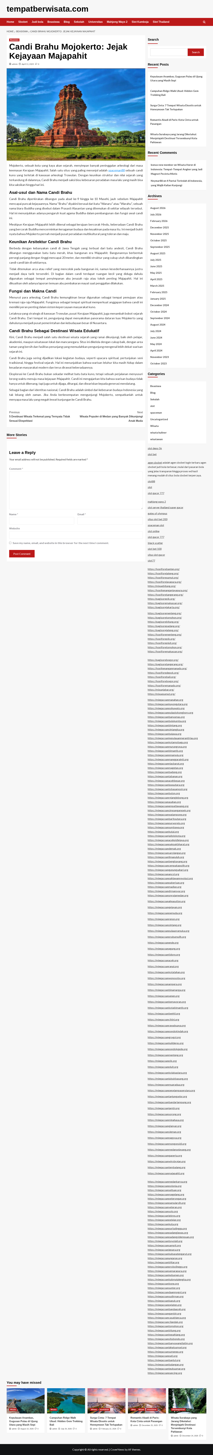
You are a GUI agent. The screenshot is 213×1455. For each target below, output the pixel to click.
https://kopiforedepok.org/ (163, 672)
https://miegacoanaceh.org (163, 960)
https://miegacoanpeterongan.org (167, 1198)
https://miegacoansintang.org (164, 924)
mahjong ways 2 (157, 501)
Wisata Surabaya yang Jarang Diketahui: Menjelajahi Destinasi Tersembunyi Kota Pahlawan (173, 138)
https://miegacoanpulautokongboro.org (170, 712)
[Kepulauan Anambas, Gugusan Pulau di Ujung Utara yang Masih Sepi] (26, 1400)
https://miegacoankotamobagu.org (168, 742)
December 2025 (159, 227)
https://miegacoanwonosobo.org (166, 978)
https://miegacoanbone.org (163, 1283)
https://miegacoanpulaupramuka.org (168, 930)
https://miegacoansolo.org (163, 1211)
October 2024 (158, 311)
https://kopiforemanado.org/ (164, 685)
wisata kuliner (158, 432)
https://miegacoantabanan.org (165, 776)
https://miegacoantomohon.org (165, 1326)
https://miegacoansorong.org (164, 1114)
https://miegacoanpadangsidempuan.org (171, 1236)
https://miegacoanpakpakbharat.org (168, 844)
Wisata (154, 425)
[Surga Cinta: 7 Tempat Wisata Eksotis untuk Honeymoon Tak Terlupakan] (106, 1400)
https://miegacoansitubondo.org (166, 1338)
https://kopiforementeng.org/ (165, 634)
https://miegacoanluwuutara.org (166, 784)
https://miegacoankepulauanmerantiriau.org (173, 738)
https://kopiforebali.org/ (162, 676)
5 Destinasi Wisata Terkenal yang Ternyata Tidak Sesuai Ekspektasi (39, 416)
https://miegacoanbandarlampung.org (169, 1102)
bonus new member (162, 164)
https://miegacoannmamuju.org (165, 755)
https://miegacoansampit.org (164, 1245)
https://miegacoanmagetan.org (165, 767)
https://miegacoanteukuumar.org (166, 1368)
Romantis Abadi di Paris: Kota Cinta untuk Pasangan (174, 121)
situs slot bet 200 (157, 519)
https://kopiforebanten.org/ (164, 569)
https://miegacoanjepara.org (164, 1249)
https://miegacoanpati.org (163, 1355)
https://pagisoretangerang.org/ (165, 664)
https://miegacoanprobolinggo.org (167, 1266)
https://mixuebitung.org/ (162, 585)
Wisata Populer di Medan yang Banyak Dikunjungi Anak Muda (111, 416)
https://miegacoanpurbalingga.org (167, 1228)
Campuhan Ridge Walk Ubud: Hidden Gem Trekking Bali (174, 92)
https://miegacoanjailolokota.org (166, 835)
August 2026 (157, 207)
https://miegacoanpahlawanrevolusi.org (170, 878)
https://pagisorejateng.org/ (163, 630)
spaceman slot (156, 525)
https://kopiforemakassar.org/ (165, 651)
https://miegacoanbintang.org (165, 725)
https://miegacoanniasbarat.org (166, 763)
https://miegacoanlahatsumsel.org (167, 1347)
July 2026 (155, 214)
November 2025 (159, 233)
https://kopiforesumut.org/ (163, 577)
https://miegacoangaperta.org (165, 1155)
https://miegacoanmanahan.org (165, 699)
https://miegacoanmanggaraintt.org (168, 759)
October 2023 (158, 363)
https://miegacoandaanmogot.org (167, 1292)
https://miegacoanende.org (163, 942)
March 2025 (157, 285)
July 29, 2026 (66, 1429)
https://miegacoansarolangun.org (167, 852)
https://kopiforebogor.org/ (163, 681)
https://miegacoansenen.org (164, 995)
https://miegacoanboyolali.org (165, 1241)
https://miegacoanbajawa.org (164, 733)
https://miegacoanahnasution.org (166, 901)
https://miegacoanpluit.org (163, 1066)
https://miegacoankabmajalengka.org (169, 1279)
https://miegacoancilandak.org (165, 1321)
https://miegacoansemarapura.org (167, 1270)
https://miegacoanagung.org (164, 948)
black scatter (155, 542)
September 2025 (160, 246)
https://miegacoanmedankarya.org (167, 1181)
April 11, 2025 (28, 64)
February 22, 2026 (108, 1429)
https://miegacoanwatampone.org (167, 814)
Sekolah (79, 21)
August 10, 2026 (27, 1429)
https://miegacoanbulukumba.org (167, 721)
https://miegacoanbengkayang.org (167, 861)
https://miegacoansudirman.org (166, 1296)
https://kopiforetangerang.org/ (165, 594)
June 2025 (156, 266)
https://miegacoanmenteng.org (165, 1055)
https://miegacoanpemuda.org (165, 913)
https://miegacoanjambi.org (164, 1108)
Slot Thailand (161, 21)
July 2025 (155, 259)
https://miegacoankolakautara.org (167, 1072)
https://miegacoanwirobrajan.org (167, 1161)
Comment (16, 468)
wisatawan (156, 439)
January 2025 (158, 298)
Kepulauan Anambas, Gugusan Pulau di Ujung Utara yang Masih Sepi (176, 78)
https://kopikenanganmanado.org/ (167, 668)
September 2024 (160, 318)
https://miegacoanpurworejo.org (166, 823)
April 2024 (156, 350)
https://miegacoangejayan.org (165, 907)
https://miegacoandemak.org (164, 848)
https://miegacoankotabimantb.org (168, 1007)
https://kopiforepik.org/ (161, 638)
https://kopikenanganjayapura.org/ (168, 590)
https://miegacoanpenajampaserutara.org (171, 1090)
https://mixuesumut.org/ (161, 693)
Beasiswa (53, 21)
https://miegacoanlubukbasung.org (168, 1078)
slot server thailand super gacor (165, 507)
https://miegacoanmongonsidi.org (167, 1143)
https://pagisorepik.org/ (161, 598)
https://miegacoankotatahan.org (166, 972)
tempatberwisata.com (48, 8)
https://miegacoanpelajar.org (164, 1219)
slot (152, 405)
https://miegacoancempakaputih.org (168, 865)
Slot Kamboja (140, 21)
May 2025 (156, 272)
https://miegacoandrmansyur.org (166, 891)
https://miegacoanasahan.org (164, 801)
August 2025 (157, 253)
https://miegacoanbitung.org (164, 1330)
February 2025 (158, 292)
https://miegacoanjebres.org (164, 1215)
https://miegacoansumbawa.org (166, 827)
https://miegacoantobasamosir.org (167, 789)
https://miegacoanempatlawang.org (168, 806)
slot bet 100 (155, 548)
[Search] (204, 22)
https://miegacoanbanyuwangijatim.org (170, 1343)
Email (82, 514)
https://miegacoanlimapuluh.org (166, 857)
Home (10, 21)
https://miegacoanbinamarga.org (166, 989)
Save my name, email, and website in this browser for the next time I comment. (61, 542)
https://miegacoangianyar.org (164, 1125)
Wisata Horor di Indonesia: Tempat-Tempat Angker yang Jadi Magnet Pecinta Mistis (176, 169)
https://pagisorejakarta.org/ (164, 607)
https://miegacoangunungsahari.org (168, 869)
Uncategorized (159, 419)
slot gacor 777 (156, 493)
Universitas (95, 21)
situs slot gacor (156, 554)
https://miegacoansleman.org (164, 1131)
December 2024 (159, 305)
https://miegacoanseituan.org (164, 1190)
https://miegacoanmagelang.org (166, 1194)
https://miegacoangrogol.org (164, 1037)
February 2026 (158, 220)
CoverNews (117, 1449)
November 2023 (159, 356)
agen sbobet (155, 462)
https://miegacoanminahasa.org (166, 1119)
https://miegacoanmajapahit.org (166, 1173)
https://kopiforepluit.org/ (162, 642)
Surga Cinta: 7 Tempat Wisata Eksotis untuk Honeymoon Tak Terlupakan (175, 107)
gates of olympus (157, 513)
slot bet (152, 454)
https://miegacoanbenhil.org (164, 1013)
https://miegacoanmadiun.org (164, 886)
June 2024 (156, 337)
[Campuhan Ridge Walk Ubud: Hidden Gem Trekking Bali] (66, 1400)
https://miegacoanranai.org (163, 966)
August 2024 (157, 324)
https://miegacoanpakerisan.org (166, 882)
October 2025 (158, 240)
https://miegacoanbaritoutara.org (167, 818)
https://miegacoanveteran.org (165, 1207)
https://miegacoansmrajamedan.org (168, 895)
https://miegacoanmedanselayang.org (169, 1149)
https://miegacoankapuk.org (164, 1300)
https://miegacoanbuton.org (164, 793)
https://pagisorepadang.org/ (164, 626)
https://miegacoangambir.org (164, 1313)
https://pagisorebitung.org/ (163, 621)
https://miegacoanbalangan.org (166, 1364)
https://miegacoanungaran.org (165, 1258)
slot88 (151, 481)
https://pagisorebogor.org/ (163, 659)
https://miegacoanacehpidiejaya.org (168, 840)
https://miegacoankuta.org (163, 1224)
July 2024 (155, 331)
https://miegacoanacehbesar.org (166, 780)
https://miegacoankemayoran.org (167, 1001)
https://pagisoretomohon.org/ (165, 617)
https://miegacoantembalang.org (166, 1167)
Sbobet (22, 21)
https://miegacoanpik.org (162, 1060)
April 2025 (156, 279)
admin (15, 64)
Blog (67, 21)
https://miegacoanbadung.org (165, 772)
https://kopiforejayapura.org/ (165, 581)
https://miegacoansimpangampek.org (169, 810)
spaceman (156, 412)
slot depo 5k (155, 448)
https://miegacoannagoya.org (164, 1137)
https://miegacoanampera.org (165, 984)
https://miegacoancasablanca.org (167, 1317)
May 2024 (156, 343)
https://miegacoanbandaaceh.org (167, 1309)
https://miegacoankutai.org (163, 831)
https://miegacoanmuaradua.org (166, 1084)
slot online (153, 531)
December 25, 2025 (150, 1425)
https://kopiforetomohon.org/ (165, 647)
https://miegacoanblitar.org (163, 1262)
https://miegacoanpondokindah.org (168, 1031)
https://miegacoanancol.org (163, 874)
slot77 (151, 560)
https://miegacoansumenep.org (165, 1351)
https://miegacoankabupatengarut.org (170, 1253)
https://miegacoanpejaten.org (165, 1304)
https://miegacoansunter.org (164, 1287)
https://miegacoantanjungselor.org (167, 1096)
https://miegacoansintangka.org (166, 729)
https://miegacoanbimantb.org (165, 750)
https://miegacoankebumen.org (166, 1275)
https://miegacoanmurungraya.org (167, 746)
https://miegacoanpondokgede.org (168, 1049)
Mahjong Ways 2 (117, 21)
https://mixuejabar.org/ (161, 689)
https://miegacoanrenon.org (164, 919)
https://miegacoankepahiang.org (166, 1334)
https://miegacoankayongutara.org (168, 704)
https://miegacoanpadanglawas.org (168, 1232)
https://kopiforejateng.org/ (163, 573)
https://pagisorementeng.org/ (165, 613)
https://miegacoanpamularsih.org (167, 1202)
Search (153, 39)
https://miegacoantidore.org (164, 954)
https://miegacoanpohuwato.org (166, 708)
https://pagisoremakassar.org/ (165, 603)
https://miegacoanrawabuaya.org (167, 1025)
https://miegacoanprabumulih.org (167, 936)
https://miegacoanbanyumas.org (166, 716)
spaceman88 (116, 170)
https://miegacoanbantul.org (164, 1360)
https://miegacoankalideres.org (166, 1043)
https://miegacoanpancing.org (165, 1372)
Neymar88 (157, 180)
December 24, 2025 (190, 1436)
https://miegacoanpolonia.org (165, 1185)
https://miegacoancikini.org (163, 1019)
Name (13, 514)
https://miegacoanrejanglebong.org (168, 797)
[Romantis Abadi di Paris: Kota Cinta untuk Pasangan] (147, 1400)
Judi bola (37, 21)
